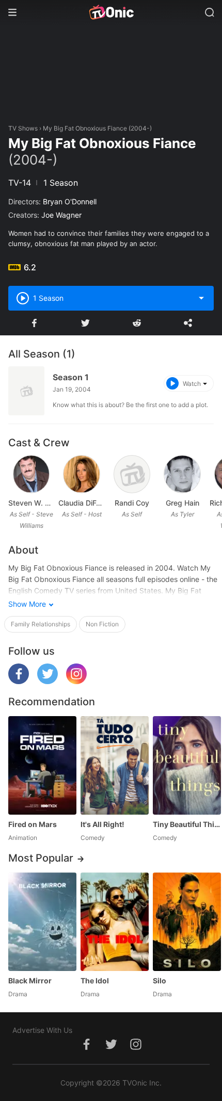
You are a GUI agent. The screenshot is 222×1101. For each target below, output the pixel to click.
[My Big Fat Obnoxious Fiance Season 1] (26, 390)
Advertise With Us (42, 1030)
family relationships (40, 624)
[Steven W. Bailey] (31, 474)
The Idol (95, 980)
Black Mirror (30, 980)
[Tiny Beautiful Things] (187, 765)
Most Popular (40, 858)
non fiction (102, 624)
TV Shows (23, 128)
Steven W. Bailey (31, 502)
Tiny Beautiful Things (187, 824)
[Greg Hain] (182, 474)
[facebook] (18, 681)
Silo (159, 980)
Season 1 (71, 377)
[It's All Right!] (115, 765)
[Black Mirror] (42, 921)
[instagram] (76, 681)
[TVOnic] (111, 12)
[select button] (201, 298)
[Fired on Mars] (42, 765)
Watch (192, 383)
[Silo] (187, 921)
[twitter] (47, 681)
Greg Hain (182, 502)
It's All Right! (102, 824)
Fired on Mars (32, 824)
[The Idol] (115, 921)
